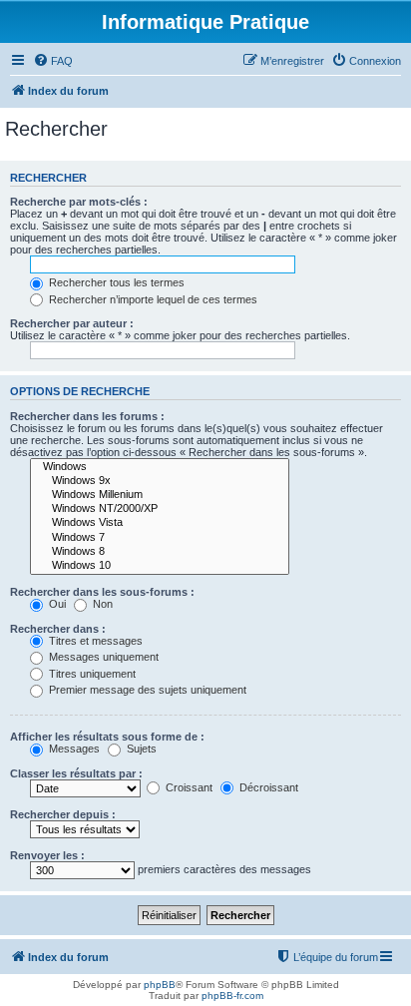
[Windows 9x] (159, 481)
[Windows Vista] (159, 523)
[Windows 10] (159, 566)
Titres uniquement (91, 674)
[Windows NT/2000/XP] (159, 509)
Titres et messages (94, 641)
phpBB (160, 984)
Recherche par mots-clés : (79, 202)
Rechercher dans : (58, 629)
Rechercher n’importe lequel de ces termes (151, 299)
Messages (73, 748)
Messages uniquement (102, 657)
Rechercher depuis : (63, 814)
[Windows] (159, 467)
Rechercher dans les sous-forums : (102, 592)
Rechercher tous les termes (115, 282)
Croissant (187, 787)
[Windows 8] (159, 552)
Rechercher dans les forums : (87, 416)
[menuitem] (53, 61)
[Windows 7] (159, 538)
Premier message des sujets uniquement (146, 690)
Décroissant (267, 787)
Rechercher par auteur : (72, 323)
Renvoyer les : (47, 855)
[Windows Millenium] (159, 495)
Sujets (140, 748)
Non (101, 604)
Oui (56, 604)
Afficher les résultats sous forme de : (107, 737)
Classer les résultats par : (76, 773)
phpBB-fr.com (232, 995)
